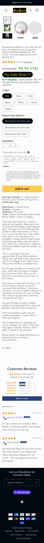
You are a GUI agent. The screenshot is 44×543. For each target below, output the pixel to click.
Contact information (23, 538)
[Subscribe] (36, 482)
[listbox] (22, 166)
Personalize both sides (16, 134)
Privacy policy (33, 531)
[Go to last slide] (15, 30)
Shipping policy (31, 535)
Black (8, 102)
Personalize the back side (17, 127)
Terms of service (16, 535)
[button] (6, 10)
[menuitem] (7, 20)
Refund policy (20, 531)
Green (34, 102)
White (21, 102)
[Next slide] (40, 30)
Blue (18, 96)
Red (7, 96)
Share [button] (8, 348)
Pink (30, 96)
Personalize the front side (17, 121)
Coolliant (20, 528)
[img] (9, 413)
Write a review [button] (22, 398)
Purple (8, 109)
